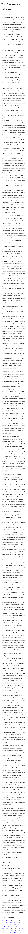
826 (3, 920)
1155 (23, 920)
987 (11, 932)
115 (19, 922)
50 (22, 924)
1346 (20, 932)
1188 (16, 926)
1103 (15, 922)
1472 (20, 930)
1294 (11, 928)
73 (19, 928)
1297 (23, 928)
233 (10, 924)
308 (11, 920)
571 (3, 922)
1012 (21, 926)
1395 (15, 924)
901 (7, 920)
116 (3, 932)
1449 (3, 926)
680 (15, 928)
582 (8, 930)
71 (18, 924)
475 (24, 930)
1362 (8, 926)
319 (23, 922)
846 (12, 930)
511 (19, 920)
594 (7, 922)
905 (3, 928)
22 (6, 924)
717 (7, 932)
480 (7, 928)
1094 (15, 932)
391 (15, 930)
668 (11, 922)
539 (3, 924)
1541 (3, 930)
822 (15, 920)
